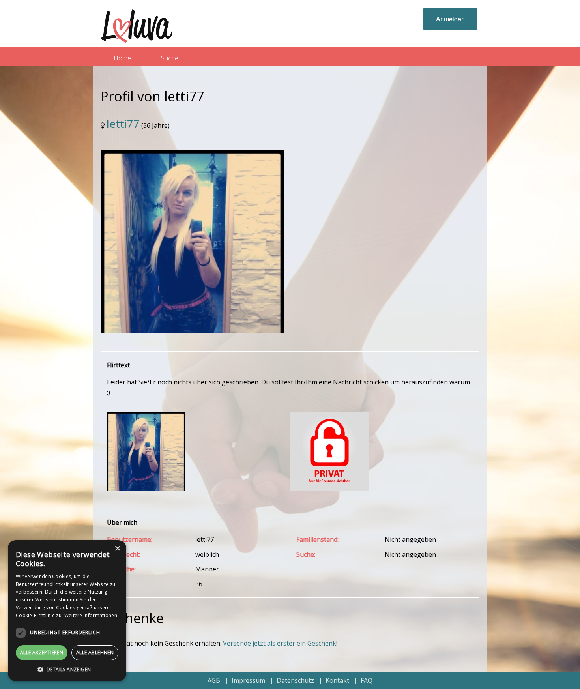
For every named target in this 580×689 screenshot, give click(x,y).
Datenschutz (295, 680)
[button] (67, 669)
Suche (169, 58)
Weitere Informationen (90, 615)
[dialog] (67, 610)
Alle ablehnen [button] (95, 652)
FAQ (366, 680)
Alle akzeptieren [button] (41, 652)
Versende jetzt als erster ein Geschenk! (280, 643)
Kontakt (337, 680)
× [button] (117, 549)
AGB (214, 680)
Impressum (248, 680)
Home (122, 58)
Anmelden (450, 18)
